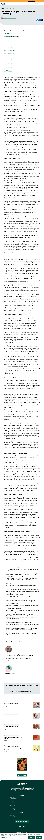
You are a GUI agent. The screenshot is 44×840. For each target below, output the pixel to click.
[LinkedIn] (22, 832)
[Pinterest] (26, 832)
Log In (41, 3)
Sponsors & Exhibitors (14, 816)
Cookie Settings (4, 837)
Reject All (39, 837)
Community (12, 808)
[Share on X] (42, 20)
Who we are (12, 797)
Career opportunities (14, 798)
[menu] (1, 3)
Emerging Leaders (13, 807)
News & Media (12, 800)
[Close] (42, 834)
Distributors (12, 815)
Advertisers (12, 814)
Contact (11, 801)
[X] (19, 832)
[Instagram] (20, 832)
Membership (12, 805)
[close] (42, 1)
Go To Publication (22, 775)
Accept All (32, 837)
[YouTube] (24, 832)
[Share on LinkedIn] (40, 20)
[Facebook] (17, 832)
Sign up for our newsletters (22, 821)
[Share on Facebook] (37, 20)
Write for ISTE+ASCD (14, 809)
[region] (22, 836)
